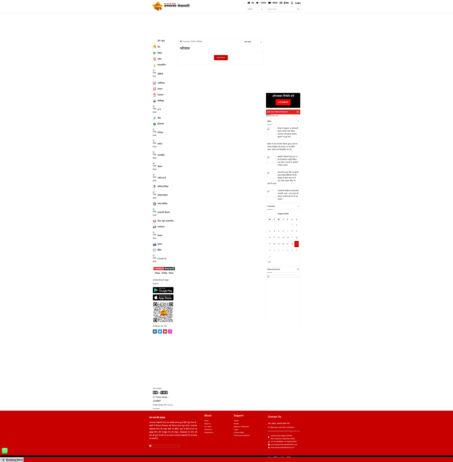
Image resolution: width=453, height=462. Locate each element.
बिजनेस (160, 124)
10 (270, 237)
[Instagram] (170, 331)
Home (185, 41)
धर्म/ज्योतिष (162, 203)
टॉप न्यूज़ (161, 41)
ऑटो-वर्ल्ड (161, 178)
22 (292, 244)
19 (279, 244)
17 (270, 244)
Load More (221, 57)
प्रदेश (159, 59)
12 (279, 237)
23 (297, 244)
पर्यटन (159, 144)
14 (288, 237)
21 (288, 244)
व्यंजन (159, 89)
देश (158, 47)
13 (283, 237)
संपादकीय (161, 65)
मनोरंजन (161, 227)
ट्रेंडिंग (159, 250)
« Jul (269, 262)
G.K (159, 109)
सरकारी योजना (163, 212)
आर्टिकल (161, 83)
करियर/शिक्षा (162, 186)
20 (283, 244)
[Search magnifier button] (298, 9)
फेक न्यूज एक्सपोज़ (165, 221)
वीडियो (160, 74)
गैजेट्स (160, 132)
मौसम (159, 166)
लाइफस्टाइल (162, 195)
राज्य (193, 41)
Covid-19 (161, 258)
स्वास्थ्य (160, 95)
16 (297, 237)
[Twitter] (160, 331)
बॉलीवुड (160, 101)
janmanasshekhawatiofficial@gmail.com (284, 431)
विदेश (159, 53)
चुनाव (159, 244)
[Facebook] (155, 331)
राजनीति (160, 155)
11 (274, 237)
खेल (159, 118)
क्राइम (159, 235)
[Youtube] (165, 331)
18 (274, 244)
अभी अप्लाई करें (283, 102)
